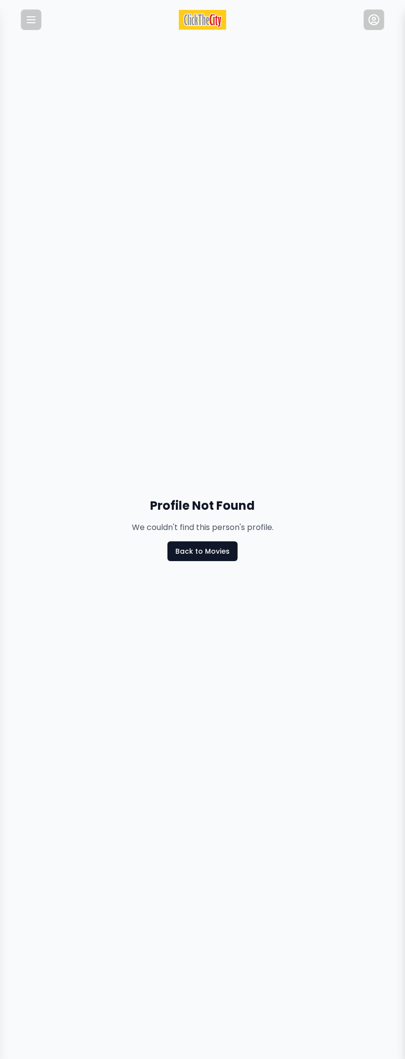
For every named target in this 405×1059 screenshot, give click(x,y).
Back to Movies (202, 551)
